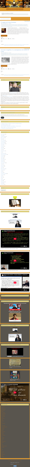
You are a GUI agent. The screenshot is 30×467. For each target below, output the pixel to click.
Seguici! (2, 107)
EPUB (14, 197)
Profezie (25, 25)
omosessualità (2, 165)
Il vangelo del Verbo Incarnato (8, 22)
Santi (1, 448)
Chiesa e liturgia (3, 412)
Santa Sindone (2, 174)
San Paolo (2, 172)
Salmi (17, 54)
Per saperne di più (4, 35)
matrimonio (2, 160)
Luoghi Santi (3, 25)
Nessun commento (27, 21)
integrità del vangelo (19, 44)
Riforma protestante (3, 168)
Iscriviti (2, 117)
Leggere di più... (4, 95)
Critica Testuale (9, 24)
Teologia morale (3, 454)
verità (23, 45)
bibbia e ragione (10, 74)
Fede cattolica (2, 148)
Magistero (6, 25)
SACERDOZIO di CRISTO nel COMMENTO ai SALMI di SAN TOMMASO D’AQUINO (11, 123)
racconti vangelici (27, 44)
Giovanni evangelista (15, 44)
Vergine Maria (2, 184)
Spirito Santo (2, 179)
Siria (1, 178)
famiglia (2, 147)
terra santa (13, 45)
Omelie (18, 25)
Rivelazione (2, 442)
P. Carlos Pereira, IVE (5, 23)
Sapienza (2, 449)
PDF (15, 198)
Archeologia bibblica (3, 136)
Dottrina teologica (14, 24)
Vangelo (11, 26)
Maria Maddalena (3, 159)
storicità (8, 26)
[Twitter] (15, 466)
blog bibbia (12, 44)
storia (9, 45)
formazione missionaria (10, 96)
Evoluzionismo (2, 418)
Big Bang (2, 411)
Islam (1, 424)
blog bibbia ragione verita (16, 74)
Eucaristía (2, 417)
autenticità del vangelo (6, 44)
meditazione (10, 25)
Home (9, 460)
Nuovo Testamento (14, 25)
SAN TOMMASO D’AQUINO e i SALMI (5, 124)
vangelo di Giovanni (16, 45)
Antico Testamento (4, 24)
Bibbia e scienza (3, 137)
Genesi (1, 149)
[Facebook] (14, 466)
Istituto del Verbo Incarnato (13, 92)
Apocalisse (2, 135)
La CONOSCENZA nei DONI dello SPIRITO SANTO (7, 128)
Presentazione (22, 25)
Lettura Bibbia (25, 24)
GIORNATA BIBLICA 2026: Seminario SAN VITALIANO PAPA (8, 127)
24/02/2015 (10, 23)
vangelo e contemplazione (20, 45)
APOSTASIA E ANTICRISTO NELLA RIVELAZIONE (15, 346)
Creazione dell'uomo (3, 141)
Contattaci (19, 460)
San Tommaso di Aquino (6, 45)
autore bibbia (10, 44)
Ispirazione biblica (20, 24)
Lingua (16, 460)
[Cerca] (27, 14)
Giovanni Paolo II (3, 423)
